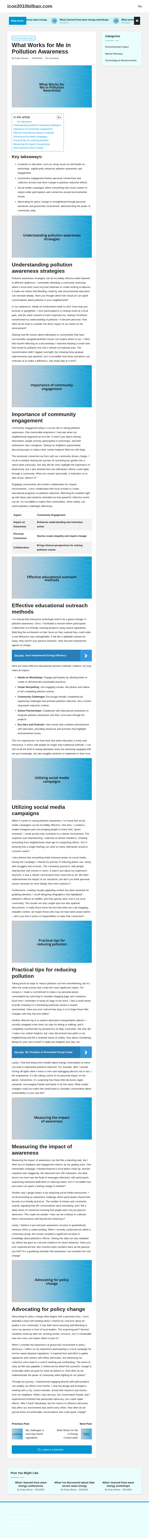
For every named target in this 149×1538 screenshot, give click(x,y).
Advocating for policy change (28, 147)
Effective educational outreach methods (33, 132)
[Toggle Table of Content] (57, 117)
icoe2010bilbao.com (29, 6)
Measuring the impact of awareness (31, 144)
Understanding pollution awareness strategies (37, 125)
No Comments (52, 58)
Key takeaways (24, 121)
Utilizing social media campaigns (30, 136)
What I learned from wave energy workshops (53, 20)
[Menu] (140, 6)
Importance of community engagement (33, 129)
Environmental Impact (24, 38)
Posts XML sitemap (17, 1525)
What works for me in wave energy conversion (116, 20)
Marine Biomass (114, 53)
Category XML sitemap (19, 1521)
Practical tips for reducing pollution (31, 140)
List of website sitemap (19, 1517)
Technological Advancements (121, 60)
